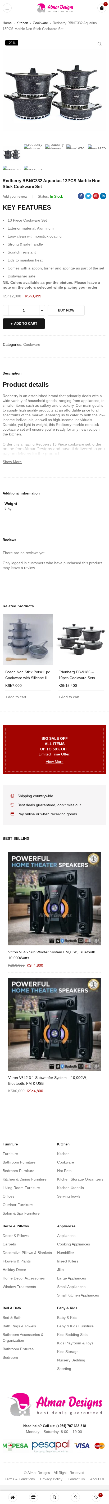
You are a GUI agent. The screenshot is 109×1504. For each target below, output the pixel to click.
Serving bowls (68, 1196)
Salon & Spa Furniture (21, 1213)
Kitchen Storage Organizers (80, 1179)
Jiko (60, 1270)
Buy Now (66, 310)
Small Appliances (71, 1287)
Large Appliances (71, 1278)
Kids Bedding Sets (72, 1334)
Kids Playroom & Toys (75, 1343)
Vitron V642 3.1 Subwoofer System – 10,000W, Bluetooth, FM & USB (47, 1080)
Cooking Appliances (73, 1244)
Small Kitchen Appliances (78, 1295)
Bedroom (10, 1357)
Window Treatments (19, 1287)
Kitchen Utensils (70, 1188)
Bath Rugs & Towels (19, 1326)
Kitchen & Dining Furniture (25, 1179)
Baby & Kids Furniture (75, 1326)
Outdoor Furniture (18, 1205)
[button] (100, 44)
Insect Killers (67, 1261)
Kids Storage (68, 1351)
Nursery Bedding (71, 1360)
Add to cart (25, 324)
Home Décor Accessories (24, 1278)
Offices (8, 1196)
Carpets (9, 1244)
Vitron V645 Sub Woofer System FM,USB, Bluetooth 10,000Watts (51, 955)
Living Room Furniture (21, 1188)
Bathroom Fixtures (18, 1349)
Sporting (64, 1368)
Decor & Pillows (16, 1235)
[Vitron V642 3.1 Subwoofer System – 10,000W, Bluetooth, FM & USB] (54, 1024)
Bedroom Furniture (18, 1171)
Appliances (66, 1235)
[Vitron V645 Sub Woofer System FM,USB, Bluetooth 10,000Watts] (54, 898)
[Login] (75, 1497)
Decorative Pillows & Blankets (27, 1252)
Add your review (15, 196)
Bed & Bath (12, 1317)
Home (7, 23)
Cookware (40, 23)
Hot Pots (64, 1171)
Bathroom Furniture (19, 1162)
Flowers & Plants (17, 1261)
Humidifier (65, 1252)
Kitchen (22, 23)
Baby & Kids (67, 1317)
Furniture (10, 1154)
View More (54, 761)
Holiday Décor (14, 1270)
